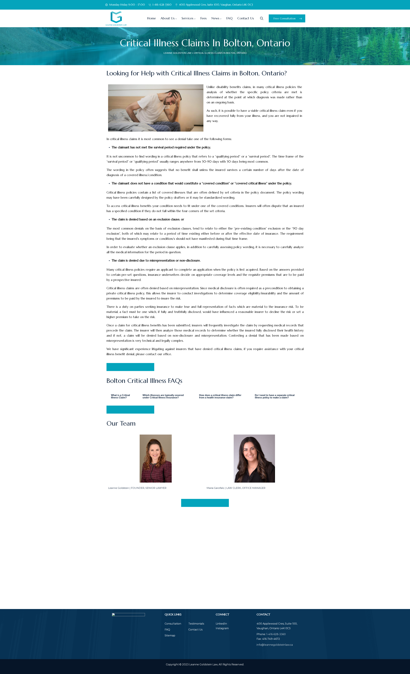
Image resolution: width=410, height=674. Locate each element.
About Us (168, 18)
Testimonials (196, 623)
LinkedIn (221, 623)
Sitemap (170, 635)
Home (151, 18)
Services (187, 18)
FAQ (229, 18)
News (215, 18)
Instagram (222, 628)
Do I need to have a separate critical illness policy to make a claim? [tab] (275, 396)
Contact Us (245, 18)
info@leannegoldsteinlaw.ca (275, 644)
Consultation (173, 623)
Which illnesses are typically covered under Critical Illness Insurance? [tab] (163, 396)
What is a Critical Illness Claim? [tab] (120, 396)
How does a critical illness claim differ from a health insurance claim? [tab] (220, 396)
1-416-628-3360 (276, 634)
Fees (203, 18)
